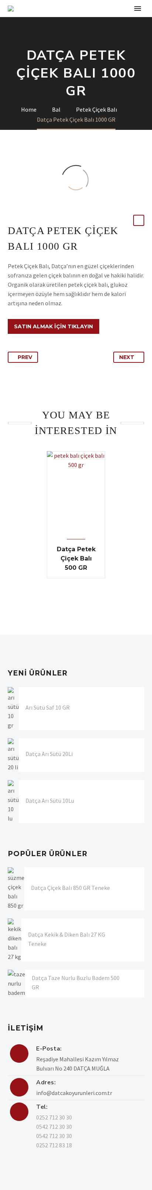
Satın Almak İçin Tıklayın (53, 326)
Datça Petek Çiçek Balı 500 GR (76, 558)
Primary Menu (137, 8)
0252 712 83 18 (54, 1145)
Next (126, 357)
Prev (25, 357)
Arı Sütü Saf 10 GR (47, 707)
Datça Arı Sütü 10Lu (49, 800)
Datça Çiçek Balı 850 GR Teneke (70, 887)
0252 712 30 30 (54, 1117)
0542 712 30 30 (54, 1126)
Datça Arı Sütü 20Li (49, 753)
